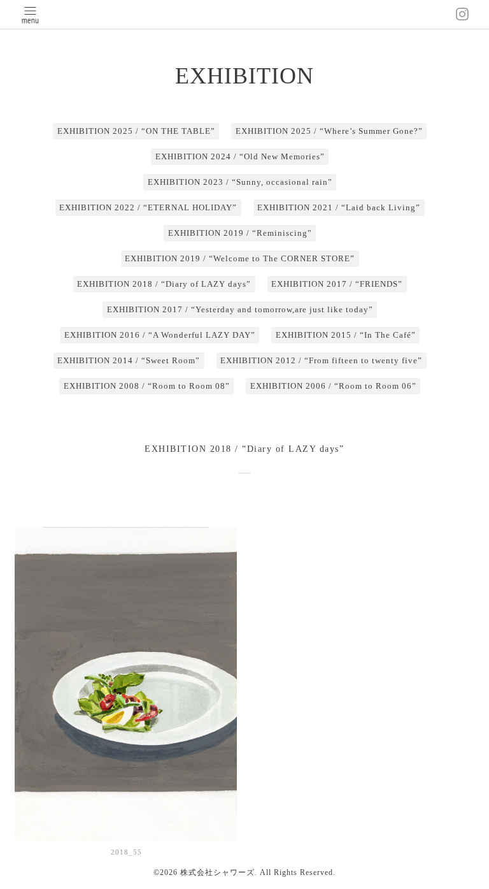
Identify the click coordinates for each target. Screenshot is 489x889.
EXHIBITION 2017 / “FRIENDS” (336, 284)
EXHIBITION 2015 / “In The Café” (346, 335)
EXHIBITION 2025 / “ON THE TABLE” (136, 131)
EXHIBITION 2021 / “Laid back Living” (338, 207)
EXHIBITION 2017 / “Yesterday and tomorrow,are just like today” (240, 309)
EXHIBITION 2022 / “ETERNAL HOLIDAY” (148, 207)
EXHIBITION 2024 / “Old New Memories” (240, 156)
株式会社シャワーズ (217, 872)
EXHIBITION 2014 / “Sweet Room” (128, 360)
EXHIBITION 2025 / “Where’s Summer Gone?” (329, 131)
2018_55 (126, 852)
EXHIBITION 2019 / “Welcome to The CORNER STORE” (240, 258)
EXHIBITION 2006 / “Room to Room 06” (333, 386)
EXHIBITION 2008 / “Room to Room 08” (147, 386)
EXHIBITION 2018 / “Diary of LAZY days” (164, 284)
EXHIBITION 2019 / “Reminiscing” (240, 233)
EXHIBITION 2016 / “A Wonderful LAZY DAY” (159, 335)
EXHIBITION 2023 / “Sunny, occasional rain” (240, 182)
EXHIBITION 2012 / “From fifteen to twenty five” (321, 360)
